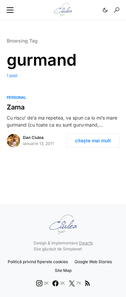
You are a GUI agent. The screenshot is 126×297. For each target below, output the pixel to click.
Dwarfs (86, 242)
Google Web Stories (93, 261)
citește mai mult (93, 140)
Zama (16, 107)
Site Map (63, 270)
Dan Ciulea (33, 137)
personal (16, 97)
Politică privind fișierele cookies (38, 261)
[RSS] (87, 283)
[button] (10, 10)
